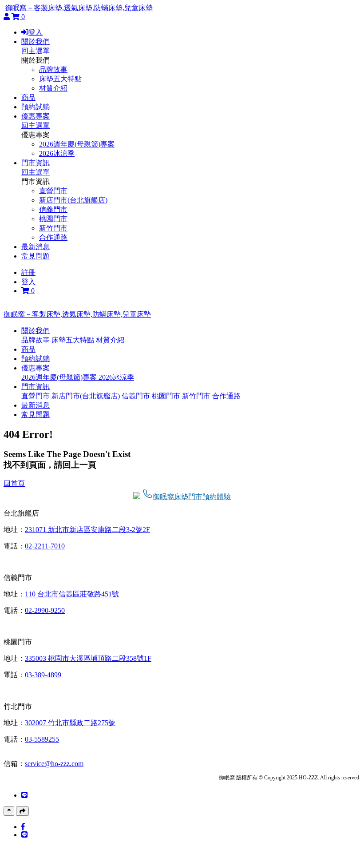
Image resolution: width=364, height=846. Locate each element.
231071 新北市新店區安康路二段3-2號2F (87, 529)
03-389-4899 (43, 675)
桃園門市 (53, 218)
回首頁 (14, 483)
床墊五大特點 (60, 79)
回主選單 (35, 51)
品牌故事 (53, 69)
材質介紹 (53, 88)
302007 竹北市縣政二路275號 (70, 723)
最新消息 (35, 246)
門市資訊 (35, 163)
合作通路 (53, 237)
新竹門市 (53, 228)
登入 (35, 32)
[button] (35, 330)
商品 (28, 97)
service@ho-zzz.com (54, 763)
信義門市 (53, 209)
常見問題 (35, 256)
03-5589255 (42, 739)
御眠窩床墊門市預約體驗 (192, 496)
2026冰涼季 (57, 153)
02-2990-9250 (45, 610)
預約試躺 (35, 107)
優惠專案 (35, 116)
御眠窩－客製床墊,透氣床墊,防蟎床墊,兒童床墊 (79, 8)
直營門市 (53, 191)
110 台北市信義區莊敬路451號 (72, 594)
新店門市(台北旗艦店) (73, 200)
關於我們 (35, 41)
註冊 (28, 272)
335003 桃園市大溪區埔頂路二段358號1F (88, 658)
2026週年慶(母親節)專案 (77, 144)
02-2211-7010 (45, 546)
